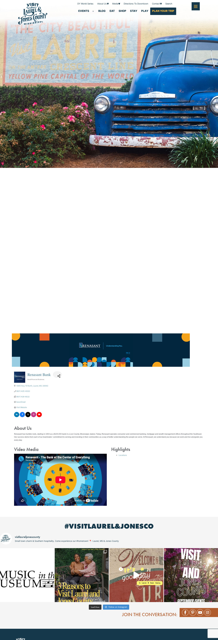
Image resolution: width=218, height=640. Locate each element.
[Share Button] (57, 374)
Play (144, 10)
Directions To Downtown (136, 3)
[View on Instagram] (33, 416)
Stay (133, 10)
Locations (123, 455)
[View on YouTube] (39, 416)
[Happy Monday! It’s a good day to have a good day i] (136, 575)
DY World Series (85, 3)
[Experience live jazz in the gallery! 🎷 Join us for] (27, 575)
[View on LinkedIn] (16, 416)
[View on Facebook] (22, 416)
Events (83, 10)
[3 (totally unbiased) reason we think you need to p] (82, 575)
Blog (102, 10)
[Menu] (196, 6)
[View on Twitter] (28, 416)
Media (115, 3)
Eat (112, 10)
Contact (156, 3)
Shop (122, 10)
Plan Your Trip (163, 10)
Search (168, 3)
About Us (102, 3)
